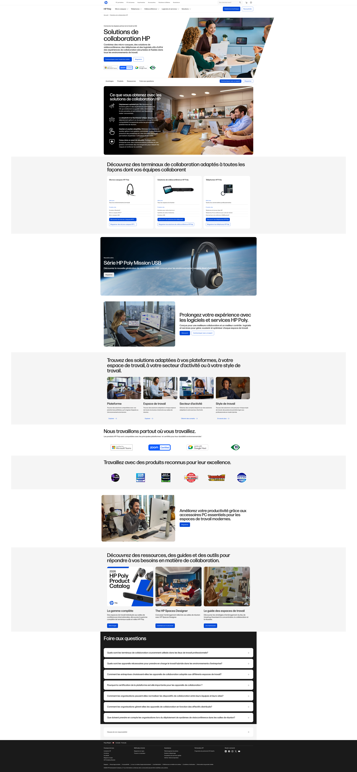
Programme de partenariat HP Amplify (204, 751)
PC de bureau (130, 2)
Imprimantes (141, 2)
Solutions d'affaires (164, 2)
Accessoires (152, 2)
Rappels (106, 764)
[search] (240, 2)
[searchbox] (228, 2)
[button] (122, 9)
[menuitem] (120, 2)
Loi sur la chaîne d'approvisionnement (141, 764)
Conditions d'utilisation (189, 764)
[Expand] (248, 653)
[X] (236, 751)
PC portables (120, 2)
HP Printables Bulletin (109, 760)
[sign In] (251, 2)
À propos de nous (109, 748)
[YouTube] (239, 751)
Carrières (106, 753)
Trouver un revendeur (139, 753)
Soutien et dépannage (170, 753)
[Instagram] (232, 751)
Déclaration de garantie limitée (205, 764)
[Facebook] (229, 751)
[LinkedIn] (226, 751)
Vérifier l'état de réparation (171, 757)
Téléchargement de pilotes (171, 751)
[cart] (246, 2)
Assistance (176, 2)
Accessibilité (125, 764)
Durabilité (106, 755)
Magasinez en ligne (139, 751)
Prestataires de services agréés (172, 755)
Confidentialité (157, 764)
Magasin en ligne (108, 757)
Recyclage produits (115, 764)
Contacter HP (107, 751)
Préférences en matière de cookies (172, 764)
